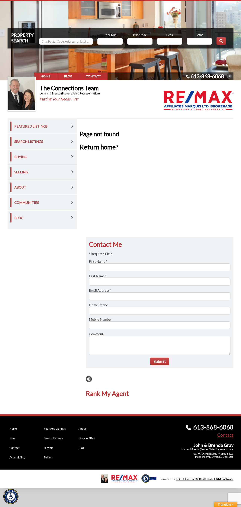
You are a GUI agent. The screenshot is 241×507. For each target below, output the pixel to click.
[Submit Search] (221, 41)
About (20, 187)
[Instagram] (229, 76)
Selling (21, 172)
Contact (93, 76)
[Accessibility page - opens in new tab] (150, 481)
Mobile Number (100, 319)
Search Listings (28, 141)
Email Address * (100, 290)
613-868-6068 (207, 76)
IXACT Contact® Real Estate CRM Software (204, 479)
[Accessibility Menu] (11, 496)
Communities (26, 202)
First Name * (98, 261)
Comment (96, 334)
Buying (20, 157)
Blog (68, 76)
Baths (199, 34)
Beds (169, 34)
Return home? (99, 147)
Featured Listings (30, 126)
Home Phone (98, 305)
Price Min (110, 34)
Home (45, 76)
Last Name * (98, 276)
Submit (160, 361)
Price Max (139, 34)
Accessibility (17, 457)
